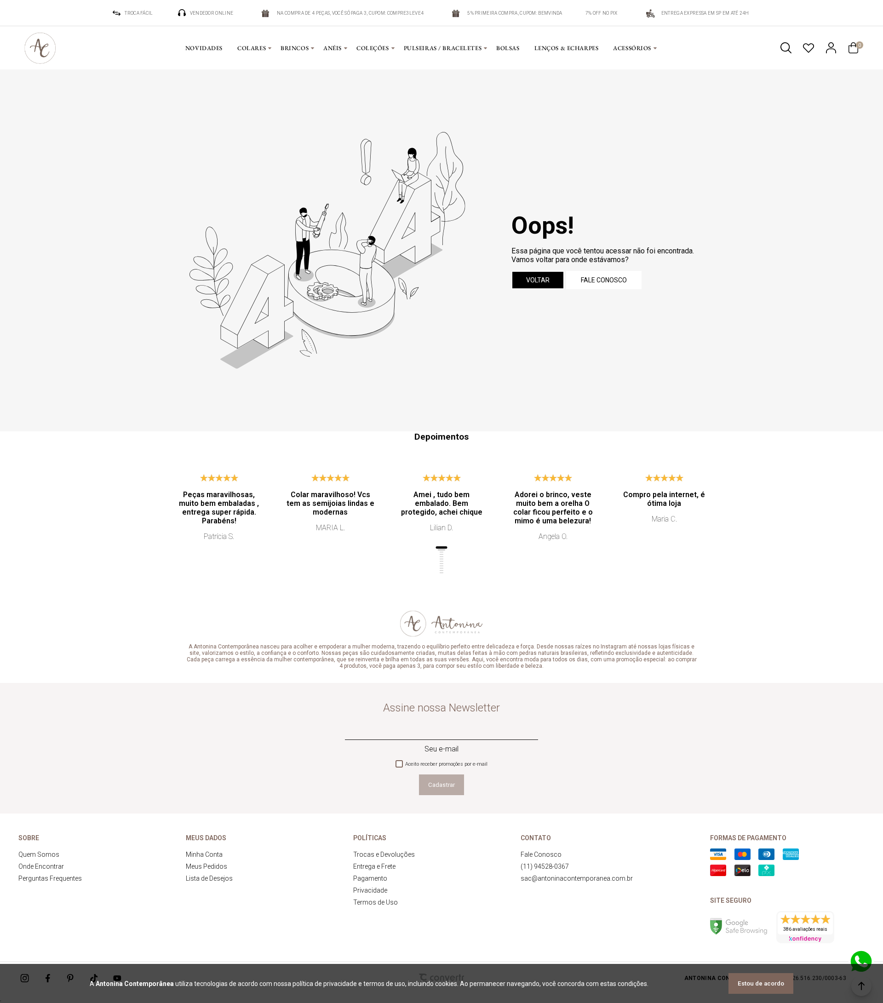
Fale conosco (604, 280)
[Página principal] (40, 48)
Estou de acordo (761, 983)
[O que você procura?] (785, 47)
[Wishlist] (808, 47)
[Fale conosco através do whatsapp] (861, 961)
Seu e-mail (441, 749)
